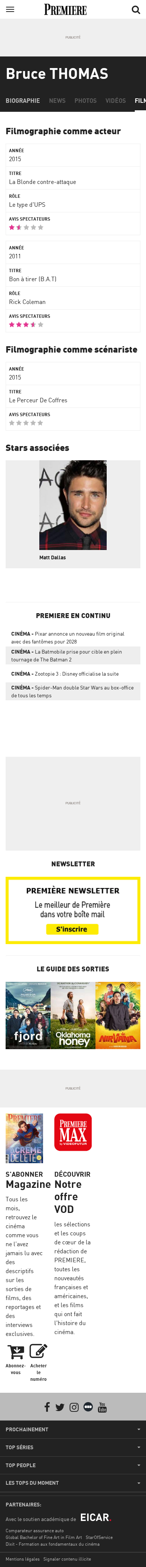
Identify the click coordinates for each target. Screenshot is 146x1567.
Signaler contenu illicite (67, 1559)
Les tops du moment (32, 1483)
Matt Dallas (52, 557)
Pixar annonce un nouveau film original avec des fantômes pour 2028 (67, 637)
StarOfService (99, 1537)
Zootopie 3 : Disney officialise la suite (65, 673)
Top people (21, 1465)
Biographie (23, 100)
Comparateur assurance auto (35, 1530)
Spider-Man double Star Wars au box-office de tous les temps (72, 691)
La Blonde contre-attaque (42, 181)
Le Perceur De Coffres (38, 400)
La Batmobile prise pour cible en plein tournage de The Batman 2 (66, 655)
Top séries (19, 1447)
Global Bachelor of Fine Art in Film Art (44, 1537)
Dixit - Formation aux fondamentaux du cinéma (53, 1544)
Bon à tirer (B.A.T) (33, 279)
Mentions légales (23, 1559)
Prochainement (27, 1429)
